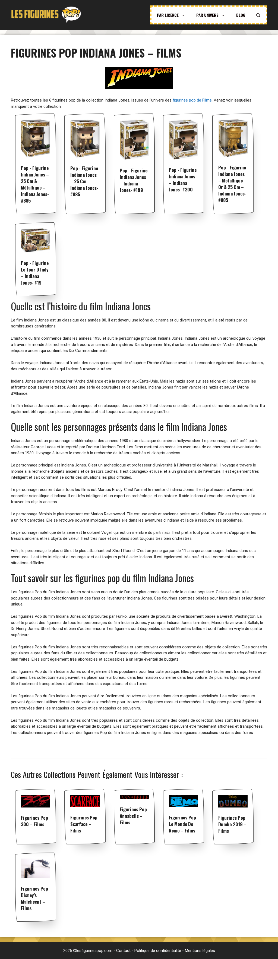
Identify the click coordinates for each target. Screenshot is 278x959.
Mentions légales (200, 950)
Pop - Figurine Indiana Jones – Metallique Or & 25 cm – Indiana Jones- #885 (232, 183)
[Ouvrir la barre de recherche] (258, 15)
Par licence (168, 15)
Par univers (207, 15)
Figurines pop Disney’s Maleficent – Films (34, 898)
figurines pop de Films (192, 100)
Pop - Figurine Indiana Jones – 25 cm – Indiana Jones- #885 (84, 181)
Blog (240, 15)
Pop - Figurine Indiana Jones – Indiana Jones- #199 (133, 180)
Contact (123, 950)
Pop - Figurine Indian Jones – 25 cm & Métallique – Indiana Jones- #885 (35, 184)
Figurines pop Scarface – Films (83, 824)
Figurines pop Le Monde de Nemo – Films (182, 824)
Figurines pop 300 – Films (34, 821)
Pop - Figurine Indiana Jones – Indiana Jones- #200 (183, 179)
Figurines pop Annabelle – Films (133, 816)
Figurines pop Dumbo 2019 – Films (232, 824)
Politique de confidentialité (157, 950)
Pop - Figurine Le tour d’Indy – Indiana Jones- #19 (35, 273)
